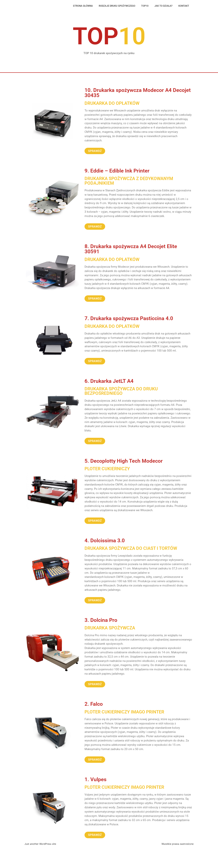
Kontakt (183, 5)
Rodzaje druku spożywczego (117, 5)
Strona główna (83, 5)
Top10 (144, 5)
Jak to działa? (163, 5)
